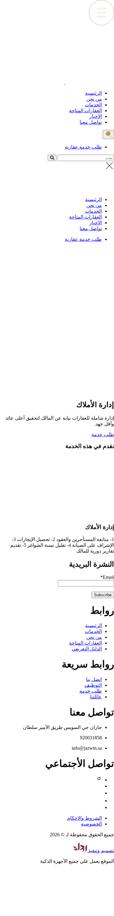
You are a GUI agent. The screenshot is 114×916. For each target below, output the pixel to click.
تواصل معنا (91, 122)
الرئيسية (93, 93)
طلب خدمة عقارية (83, 146)
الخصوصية (91, 823)
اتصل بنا (94, 679)
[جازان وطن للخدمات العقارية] (89, 82)
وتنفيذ (93, 850)
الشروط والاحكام (84, 818)
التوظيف (93, 685)
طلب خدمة (103, 434)
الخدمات (93, 104)
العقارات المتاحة (85, 110)
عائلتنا (96, 696)
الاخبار (95, 116)
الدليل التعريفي (87, 648)
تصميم (107, 850)
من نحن (94, 98)
